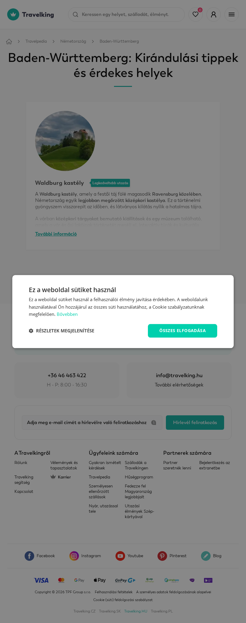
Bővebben (67, 314)
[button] (61, 331)
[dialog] (123, 311)
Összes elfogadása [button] (182, 330)
